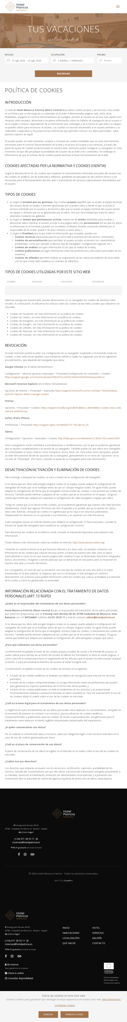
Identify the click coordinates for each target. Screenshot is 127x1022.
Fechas (9, 54)
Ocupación (58, 54)
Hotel (96, 927)
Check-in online (15, 973)
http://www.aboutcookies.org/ (89, 542)
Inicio (66, 927)
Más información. (111, 999)
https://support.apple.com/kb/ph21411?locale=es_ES (61, 424)
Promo (101, 54)
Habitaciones (71, 932)
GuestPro (68, 880)
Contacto (98, 943)
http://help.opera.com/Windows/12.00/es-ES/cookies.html (89, 438)
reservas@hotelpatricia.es (26, 842)
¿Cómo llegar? (27, 832)
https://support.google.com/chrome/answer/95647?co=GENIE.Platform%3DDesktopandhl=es (55, 377)
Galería (97, 938)
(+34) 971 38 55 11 (24, 838)
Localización (71, 938)
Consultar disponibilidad (20, 978)
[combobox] (27, 60)
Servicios (98, 932)
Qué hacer (69, 943)
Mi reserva (12, 964)
